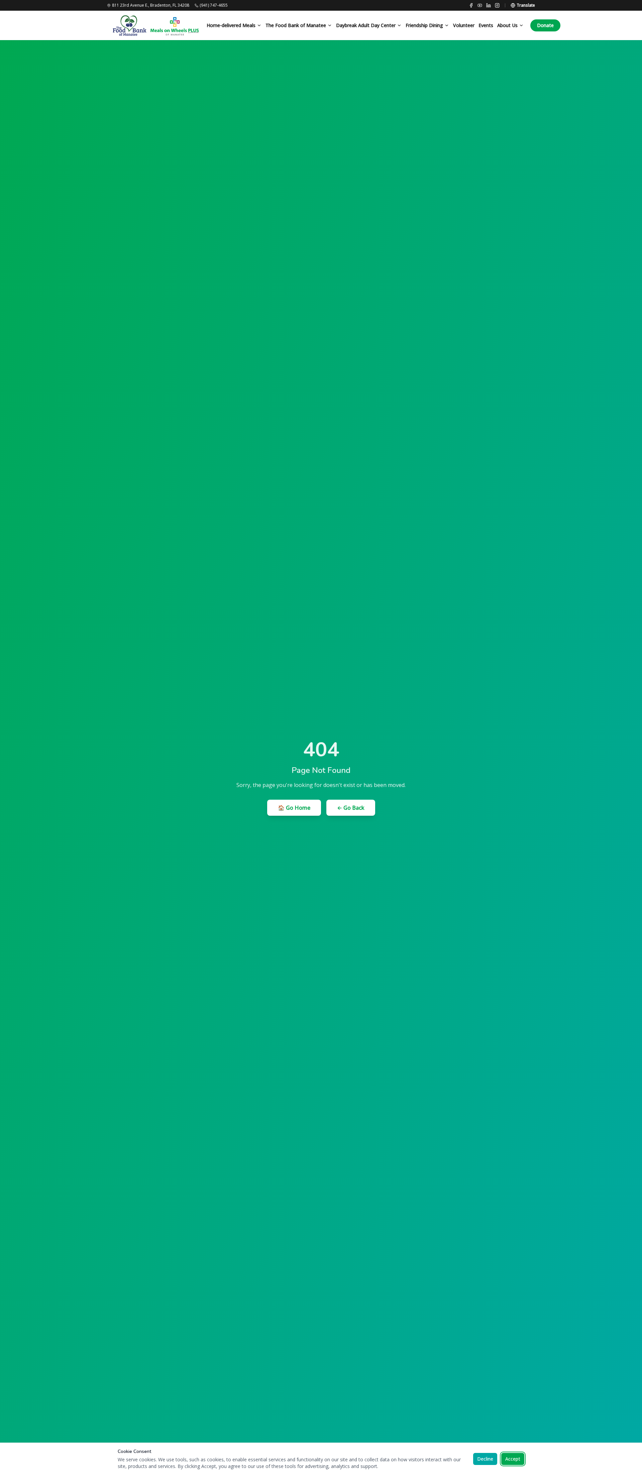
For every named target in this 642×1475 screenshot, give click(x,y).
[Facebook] (471, 5)
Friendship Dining (424, 25)
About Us (507, 25)
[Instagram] (497, 5)
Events (485, 25)
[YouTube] (479, 5)
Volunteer (463, 25)
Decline (485, 1459)
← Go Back (350, 807)
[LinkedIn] (488, 5)
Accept (512, 1459)
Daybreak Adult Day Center (366, 25)
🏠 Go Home (294, 807)
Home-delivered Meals (231, 25)
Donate (545, 25)
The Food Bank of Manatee (295, 25)
